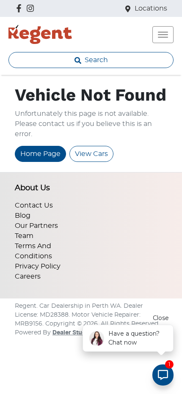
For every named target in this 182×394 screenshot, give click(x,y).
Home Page (40, 153)
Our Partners (36, 225)
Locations (151, 8)
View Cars (91, 153)
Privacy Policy (38, 266)
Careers (28, 276)
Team (24, 236)
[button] (163, 34)
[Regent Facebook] (20, 8)
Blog (22, 215)
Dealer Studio (71, 333)
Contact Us (34, 205)
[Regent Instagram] (32, 8)
